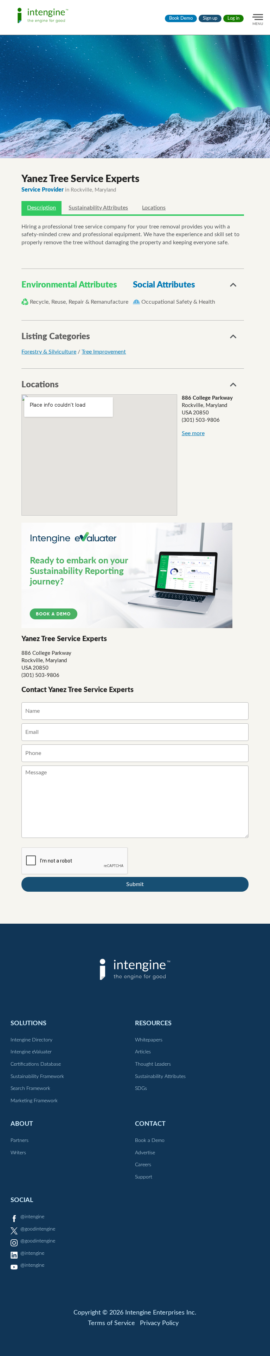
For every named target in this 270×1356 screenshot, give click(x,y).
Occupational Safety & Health (178, 302)
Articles (143, 1052)
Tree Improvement (104, 352)
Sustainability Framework (37, 1076)
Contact (150, 1124)
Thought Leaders (153, 1064)
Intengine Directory (31, 1040)
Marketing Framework (34, 1100)
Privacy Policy (159, 1323)
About (22, 1124)
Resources (153, 1023)
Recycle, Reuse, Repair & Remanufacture (79, 302)
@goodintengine (37, 1229)
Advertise (145, 1152)
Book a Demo (150, 1140)
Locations (154, 208)
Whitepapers (148, 1040)
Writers (18, 1152)
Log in (233, 18)
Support (143, 1177)
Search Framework (30, 1088)
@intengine (32, 1216)
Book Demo (181, 18)
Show (233, 287)
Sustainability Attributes (98, 208)
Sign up (210, 18)
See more (193, 433)
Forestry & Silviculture (48, 352)
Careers (143, 1164)
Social (22, 1200)
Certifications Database (36, 1064)
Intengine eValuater (31, 1052)
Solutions (28, 1023)
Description (41, 208)
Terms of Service (111, 1323)
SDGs (141, 1088)
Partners (19, 1140)
